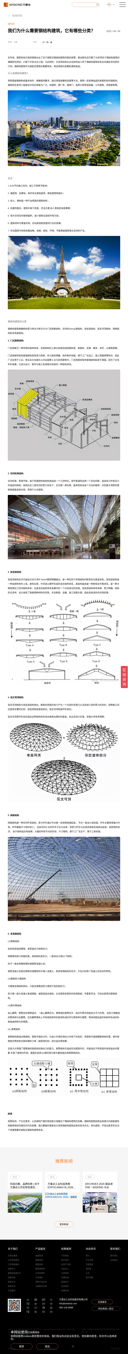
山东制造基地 (13, 1260)
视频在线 (11, 1286)
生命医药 (65, 1286)
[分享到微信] (47, 42)
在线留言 (114, 1260)
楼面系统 (39, 1264)
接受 (21, 1346)
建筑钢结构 (40, 1269)
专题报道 (89, 1264)
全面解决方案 (41, 1286)
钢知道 (88, 1269)
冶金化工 (65, 1269)
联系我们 (115, 1248)
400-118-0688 (66, 1307)
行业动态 (89, 1260)
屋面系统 (39, 1260)
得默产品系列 (41, 1282)
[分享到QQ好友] (51, 42)
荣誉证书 (11, 1282)
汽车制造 (65, 1256)
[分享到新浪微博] (43, 42)
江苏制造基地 (13, 1264)
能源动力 (65, 1282)
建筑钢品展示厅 (14, 1273)
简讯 (87, 1256)
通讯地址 (114, 1256)
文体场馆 (65, 1273)
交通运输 (65, 1277)
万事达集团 (12, 1256)
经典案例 (66, 1248)
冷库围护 (39, 1277)
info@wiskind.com (68, 1303)
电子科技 (65, 1260)
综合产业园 (66, 1264)
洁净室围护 (40, 1273)
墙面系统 (39, 1256)
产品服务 (11, 1291)
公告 (87, 1273)
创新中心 (11, 1269)
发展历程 (11, 1277)
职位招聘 (89, 1277)
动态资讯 (91, 1248)
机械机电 (65, 1291)
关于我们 (13, 1248)
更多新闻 (64, 1224)
